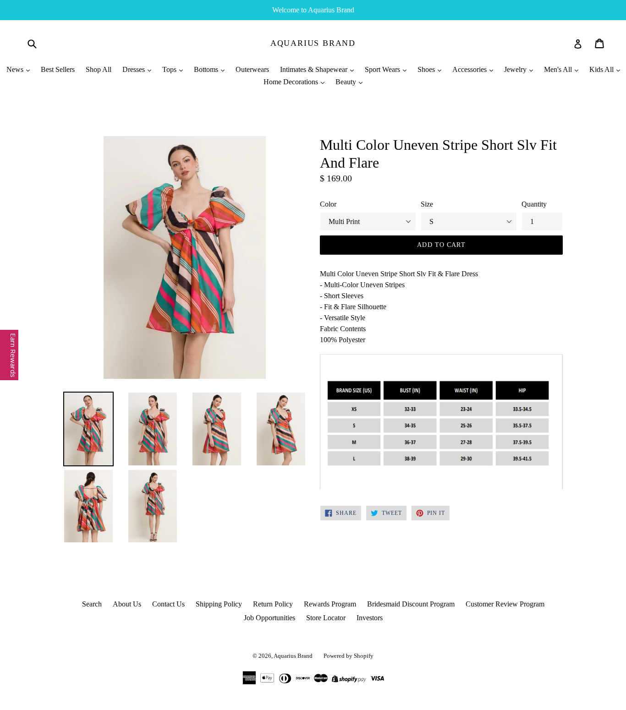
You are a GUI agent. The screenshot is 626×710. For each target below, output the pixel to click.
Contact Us (168, 604)
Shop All (98, 69)
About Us (127, 604)
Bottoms (207, 69)
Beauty (346, 82)
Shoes (427, 69)
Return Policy (273, 604)
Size (427, 204)
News (15, 69)
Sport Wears (383, 69)
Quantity (534, 204)
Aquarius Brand (313, 43)
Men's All (559, 69)
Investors (370, 618)
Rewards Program (330, 604)
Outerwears (252, 69)
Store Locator (326, 618)
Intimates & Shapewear (314, 69)
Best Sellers (58, 69)
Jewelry (516, 69)
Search (92, 604)
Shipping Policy (219, 604)
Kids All (602, 69)
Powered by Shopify (348, 655)
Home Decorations (292, 82)
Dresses (134, 69)
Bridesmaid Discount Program (411, 604)
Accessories (470, 69)
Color (328, 204)
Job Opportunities (269, 618)
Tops (170, 69)
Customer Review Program (505, 604)
